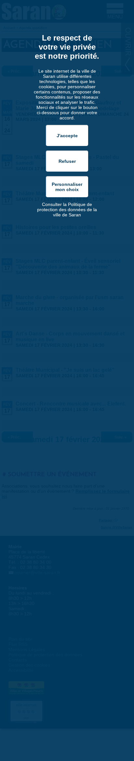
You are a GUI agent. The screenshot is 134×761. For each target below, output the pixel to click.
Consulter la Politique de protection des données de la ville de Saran (67, 209)
